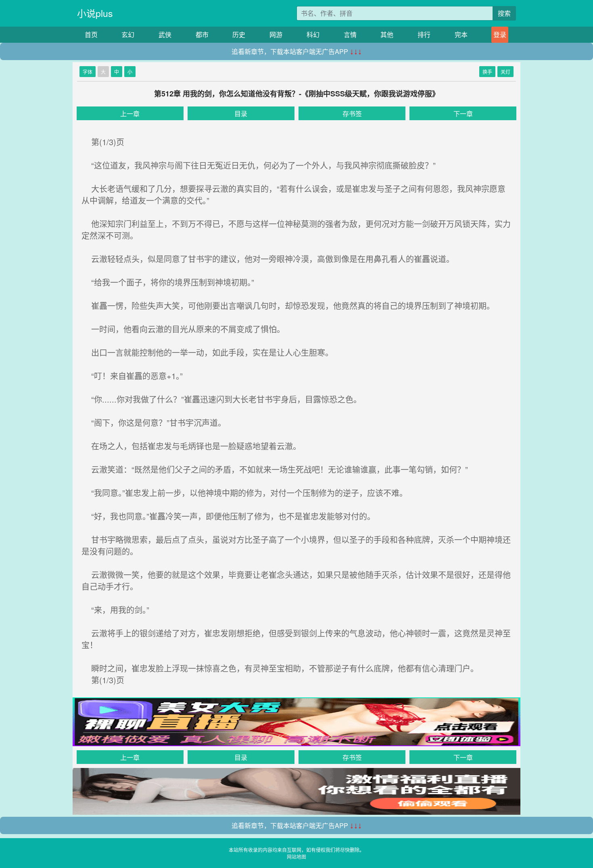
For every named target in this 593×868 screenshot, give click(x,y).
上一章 (130, 113)
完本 (461, 34)
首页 (91, 34)
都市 (202, 34)
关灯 (505, 71)
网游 (275, 34)
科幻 (313, 34)
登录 (499, 34)
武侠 (165, 34)
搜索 (504, 13)
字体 (87, 71)
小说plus (95, 13)
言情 (350, 34)
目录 (240, 113)
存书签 (352, 113)
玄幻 (127, 34)
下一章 (463, 113)
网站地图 (296, 856)
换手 (487, 71)
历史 (238, 34)
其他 (386, 34)
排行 (424, 34)
